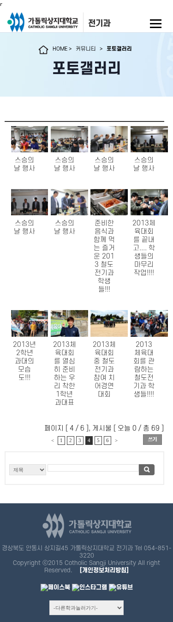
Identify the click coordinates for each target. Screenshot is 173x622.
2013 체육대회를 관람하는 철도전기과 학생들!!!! (144, 369)
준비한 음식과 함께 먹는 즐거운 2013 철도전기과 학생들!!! (104, 256)
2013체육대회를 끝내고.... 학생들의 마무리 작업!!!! (143, 248)
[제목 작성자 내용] (84, 472)
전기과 (99, 23)
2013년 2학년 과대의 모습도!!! (24, 361)
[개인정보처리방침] (104, 570)
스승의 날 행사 (24, 164)
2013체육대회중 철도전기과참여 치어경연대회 (104, 369)
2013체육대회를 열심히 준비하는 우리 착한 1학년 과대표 (64, 374)
